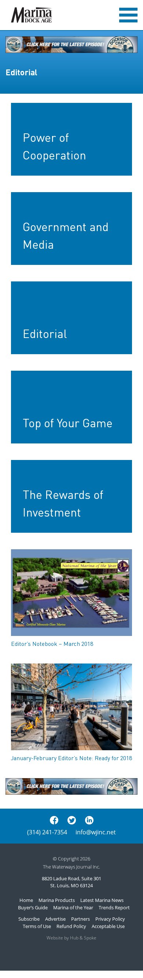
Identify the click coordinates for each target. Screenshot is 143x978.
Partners (80, 919)
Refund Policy (71, 926)
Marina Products (56, 900)
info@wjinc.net (96, 832)
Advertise (55, 919)
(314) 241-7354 (47, 832)
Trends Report (114, 907)
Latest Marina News (102, 900)
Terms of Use (37, 926)
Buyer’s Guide (33, 907)
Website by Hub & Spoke (71, 938)
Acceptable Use (108, 926)
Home (26, 900)
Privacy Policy (110, 919)
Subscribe (29, 919)
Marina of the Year (73, 907)
